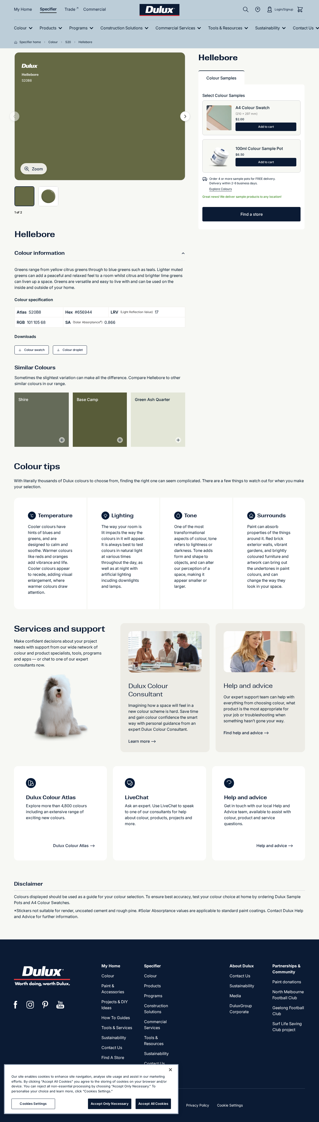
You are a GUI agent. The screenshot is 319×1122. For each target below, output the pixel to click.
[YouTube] (60, 1004)
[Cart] (300, 9)
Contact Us (111, 1047)
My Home (23, 9)
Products (152, 985)
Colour (107, 975)
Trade (70, 9)
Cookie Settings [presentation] (230, 1105)
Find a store (251, 214)
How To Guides (115, 1017)
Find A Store (112, 1057)
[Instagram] (30, 1004)
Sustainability (156, 1053)
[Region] (258, 9)
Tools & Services (116, 1027)
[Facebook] (15, 1004)
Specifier (48, 8)
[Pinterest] (45, 1004)
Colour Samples (221, 77)
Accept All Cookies (153, 1104)
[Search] (246, 9)
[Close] (170, 1069)
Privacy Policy (197, 1105)
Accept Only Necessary (110, 1104)
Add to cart (266, 127)
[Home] (16, 42)
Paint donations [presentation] (286, 981)
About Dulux (242, 965)
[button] (33, 168)
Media (235, 995)
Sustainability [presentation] (113, 1037)
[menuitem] (24, 28)
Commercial (94, 9)
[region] (91, 1089)
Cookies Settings (33, 1104)
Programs (153, 995)
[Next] (185, 116)
